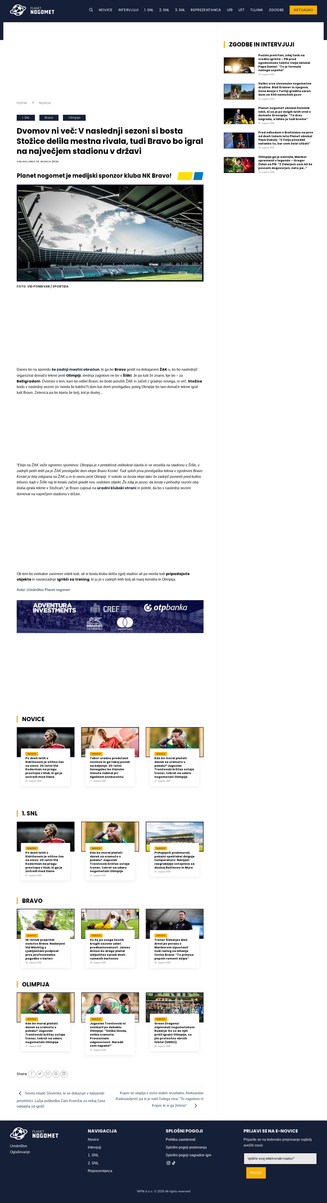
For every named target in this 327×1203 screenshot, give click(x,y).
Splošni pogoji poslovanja (186, 1147)
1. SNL (148, 9)
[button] (91, 10)
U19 (230, 9)
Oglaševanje (20, 1152)
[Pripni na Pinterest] (56, 1074)
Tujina (256, 9)
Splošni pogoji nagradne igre (188, 1155)
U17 (241, 9)
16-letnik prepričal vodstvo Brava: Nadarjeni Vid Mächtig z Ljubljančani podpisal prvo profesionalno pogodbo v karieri (45, 949)
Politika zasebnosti (181, 1139)
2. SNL (164, 9)
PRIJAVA (256, 1173)
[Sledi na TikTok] (174, 1163)
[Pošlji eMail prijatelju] (48, 1074)
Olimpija (74, 118)
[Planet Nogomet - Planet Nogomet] (32, 10)
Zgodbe (276, 9)
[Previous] (11, 762)
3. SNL (180, 9)
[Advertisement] (110, 60)
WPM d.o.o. (145, 1191)
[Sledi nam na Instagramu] (168, 1163)
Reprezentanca (206, 9)
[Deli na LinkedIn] (64, 1074)
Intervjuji (128, 9)
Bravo (49, 118)
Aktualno (303, 9)
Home (22, 102)
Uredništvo (18, 1146)
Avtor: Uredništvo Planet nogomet (43, 590)
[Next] (209, 762)
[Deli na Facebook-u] (32, 1074)
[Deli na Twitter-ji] (40, 1074)
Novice (106, 9)
